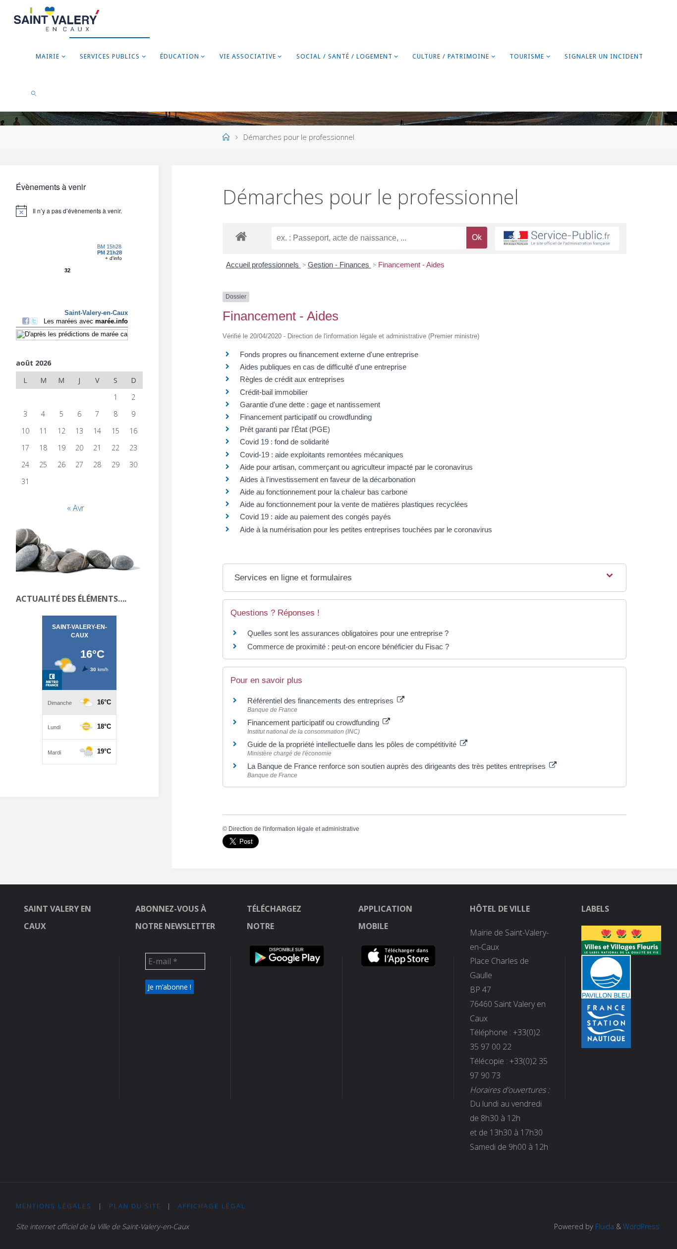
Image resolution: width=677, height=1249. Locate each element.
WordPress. (642, 1226)
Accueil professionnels (263, 264)
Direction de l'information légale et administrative (293, 828)
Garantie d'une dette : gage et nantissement (310, 404)
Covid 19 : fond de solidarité (284, 441)
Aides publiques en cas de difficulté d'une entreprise (323, 367)
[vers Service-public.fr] (557, 239)
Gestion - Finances (339, 264)
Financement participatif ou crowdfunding (306, 417)
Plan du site (135, 1205)
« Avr (75, 507)
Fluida (603, 1226)
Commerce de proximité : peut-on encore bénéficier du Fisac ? (348, 646)
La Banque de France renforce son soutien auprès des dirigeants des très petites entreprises (397, 766)
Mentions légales (54, 1205)
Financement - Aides (411, 264)
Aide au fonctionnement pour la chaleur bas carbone (323, 492)
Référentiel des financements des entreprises (321, 700)
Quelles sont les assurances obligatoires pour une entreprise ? (348, 633)
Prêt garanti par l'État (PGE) (285, 429)
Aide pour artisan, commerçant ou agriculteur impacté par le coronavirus (356, 467)
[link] (33, 93)
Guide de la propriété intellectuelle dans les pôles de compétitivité (352, 744)
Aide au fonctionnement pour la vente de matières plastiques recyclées (354, 504)
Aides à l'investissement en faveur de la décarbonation (327, 479)
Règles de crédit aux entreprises (292, 379)
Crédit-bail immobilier (274, 392)
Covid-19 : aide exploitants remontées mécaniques (321, 454)
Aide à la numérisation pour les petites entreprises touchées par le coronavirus (366, 529)
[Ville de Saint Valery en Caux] (56, 18)
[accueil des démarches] (241, 236)
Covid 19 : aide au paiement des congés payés (315, 516)
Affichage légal (212, 1205)
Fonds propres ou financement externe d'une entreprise (329, 354)
